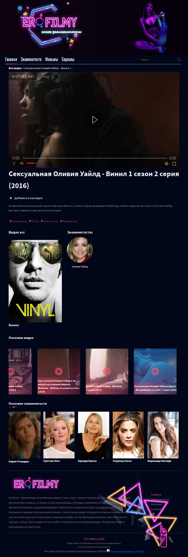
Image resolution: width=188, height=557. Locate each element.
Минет (35, 221)
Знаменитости (31, 59)
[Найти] (179, 59)
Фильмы (51, 59)
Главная (11, 59)
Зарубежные (70, 221)
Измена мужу (19, 221)
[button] (9, 407)
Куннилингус (50, 221)
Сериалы (68, 59)
